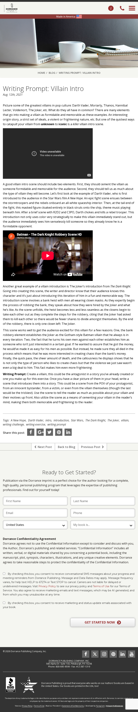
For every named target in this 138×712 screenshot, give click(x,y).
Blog (52, 72)
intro (48, 420)
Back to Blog (66, 447)
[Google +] (40, 432)
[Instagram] (104, 654)
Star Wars (77, 420)
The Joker (113, 420)
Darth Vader (35, 420)
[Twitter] (49, 432)
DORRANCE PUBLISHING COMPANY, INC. (69, 660)
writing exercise (35, 424)
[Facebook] (30, 432)
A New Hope (18, 420)
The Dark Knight (95, 420)
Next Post (44, 447)
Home (41, 72)
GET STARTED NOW (100, 622)
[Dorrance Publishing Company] (10, 7)
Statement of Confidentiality (73, 706)
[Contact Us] (111, 8)
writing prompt (56, 424)
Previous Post (91, 447)
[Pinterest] (58, 432)
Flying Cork (100, 706)
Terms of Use (101, 586)
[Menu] (132, 12)
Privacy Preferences (114, 706)
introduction (61, 420)
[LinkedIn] (68, 432)
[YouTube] (131, 654)
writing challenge (13, 424)
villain (124, 420)
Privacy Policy (47, 586)
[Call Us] (122, 9)
